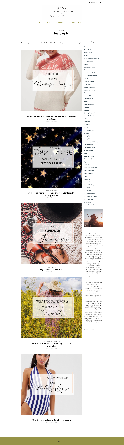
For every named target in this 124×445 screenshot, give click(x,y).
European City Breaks (89, 96)
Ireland (86, 127)
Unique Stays (87, 190)
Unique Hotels (87, 187)
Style (50, 114)
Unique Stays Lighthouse (90, 196)
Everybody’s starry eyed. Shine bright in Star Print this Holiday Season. (51, 194)
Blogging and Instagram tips (91, 58)
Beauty (86, 55)
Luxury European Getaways (91, 142)
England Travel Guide (89, 87)
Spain (85, 153)
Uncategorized (87, 182)
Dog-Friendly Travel (89, 81)
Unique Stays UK (88, 199)
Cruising (86, 78)
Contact (60, 22)
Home (40, 22)
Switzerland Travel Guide (90, 167)
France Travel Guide (89, 104)
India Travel (87, 121)
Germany (86, 107)
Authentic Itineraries (89, 50)
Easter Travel (87, 84)
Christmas (86, 70)
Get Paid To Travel (77, 22)
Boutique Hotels (88, 61)
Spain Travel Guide (89, 156)
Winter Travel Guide (89, 205)
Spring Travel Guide (89, 159)
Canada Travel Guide (89, 67)
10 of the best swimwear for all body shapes (51, 420)
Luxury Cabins (87, 136)
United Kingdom (88, 202)
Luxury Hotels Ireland (89, 147)
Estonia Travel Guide (89, 90)
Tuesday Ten (56, 114)
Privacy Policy (62, 442)
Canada (86, 64)
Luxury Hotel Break (89, 144)
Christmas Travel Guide (90, 73)
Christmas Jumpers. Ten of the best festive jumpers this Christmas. (51, 117)
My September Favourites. (51, 269)
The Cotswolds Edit (89, 173)
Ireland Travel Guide (89, 130)
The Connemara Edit (89, 170)
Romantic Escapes (88, 150)
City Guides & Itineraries (90, 75)
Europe (86, 93)
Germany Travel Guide (89, 113)
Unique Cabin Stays (89, 185)
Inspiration (87, 124)
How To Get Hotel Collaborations (92, 116)
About (50, 22)
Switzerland (87, 165)
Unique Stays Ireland (89, 193)
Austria (86, 47)
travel (85, 176)
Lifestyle (45, 114)
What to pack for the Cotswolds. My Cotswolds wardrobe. (52, 344)
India (85, 119)
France (85, 101)
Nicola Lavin (54, 121)
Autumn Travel (88, 52)
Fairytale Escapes (88, 98)
